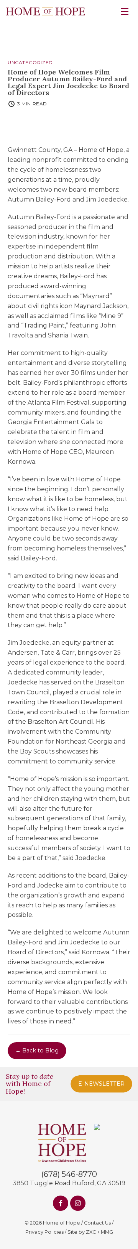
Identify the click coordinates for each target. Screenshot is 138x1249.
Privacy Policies (44, 1232)
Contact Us (97, 1223)
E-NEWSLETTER (101, 1083)
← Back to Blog (37, 1050)
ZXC (91, 1232)
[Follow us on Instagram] (77, 1203)
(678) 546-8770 (69, 1174)
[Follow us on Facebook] (60, 1203)
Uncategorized (30, 62)
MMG (107, 1232)
